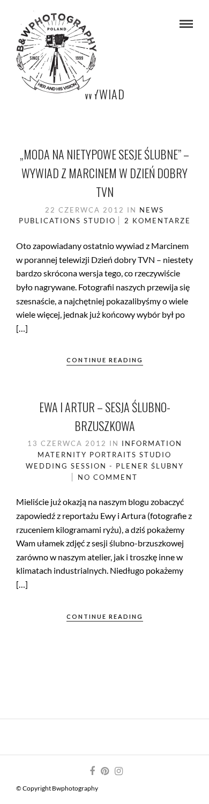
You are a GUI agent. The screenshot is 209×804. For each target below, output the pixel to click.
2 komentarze (157, 220)
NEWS (151, 210)
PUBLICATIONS (50, 220)
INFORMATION (152, 443)
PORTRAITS (113, 454)
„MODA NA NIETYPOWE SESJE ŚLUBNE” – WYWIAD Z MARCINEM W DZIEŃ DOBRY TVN (104, 172)
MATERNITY (62, 454)
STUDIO (100, 220)
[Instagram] (118, 771)
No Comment (108, 477)
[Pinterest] (104, 771)
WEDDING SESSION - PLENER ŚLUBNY (105, 466)
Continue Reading (104, 359)
